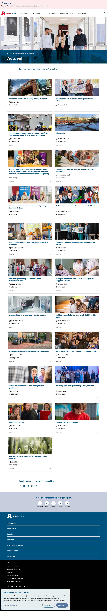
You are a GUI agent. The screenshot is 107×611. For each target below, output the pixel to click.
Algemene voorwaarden (14, 566)
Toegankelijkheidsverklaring (15, 578)
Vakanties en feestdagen (14, 581)
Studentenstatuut (12, 575)
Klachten (9, 572)
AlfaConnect (11, 563)
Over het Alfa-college (19, 54)
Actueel (31, 54)
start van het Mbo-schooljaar (27, 6)
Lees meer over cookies (57, 600)
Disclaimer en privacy (13, 569)
